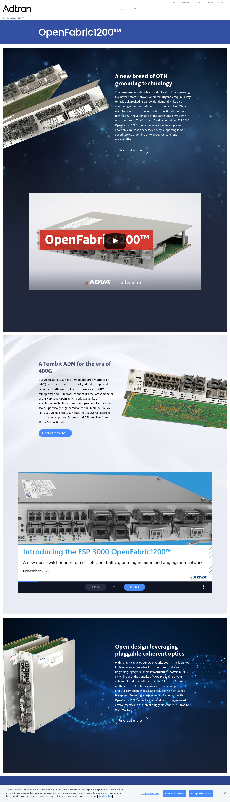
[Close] (224, 793)
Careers (197, 3)
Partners (210, 3)
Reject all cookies (174, 794)
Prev (97, 586)
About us (125, 8)
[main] (115, 793)
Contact (222, 3)
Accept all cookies (201, 794)
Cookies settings (150, 794)
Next (134, 586)
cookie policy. (105, 796)
